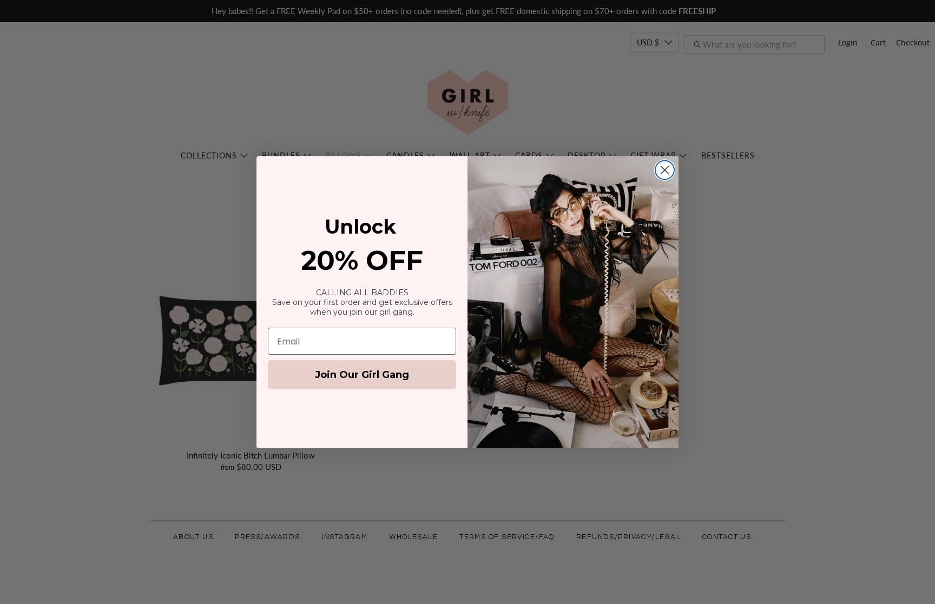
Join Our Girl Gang (362, 375)
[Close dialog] (664, 170)
